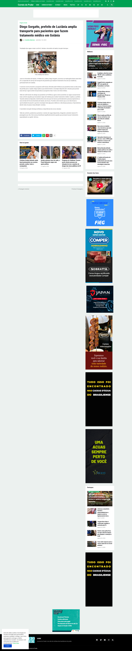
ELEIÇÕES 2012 (97, 1)
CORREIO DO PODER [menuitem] (47, 5)
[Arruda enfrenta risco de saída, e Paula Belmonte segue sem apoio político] (50, 152)
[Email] (50, 135)
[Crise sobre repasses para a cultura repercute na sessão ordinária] (91, 544)
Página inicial (23, 22)
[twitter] (108, 1)
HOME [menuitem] (37, 5)
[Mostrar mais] (54, 135)
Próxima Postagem (77, 189)
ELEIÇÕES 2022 (50, 1)
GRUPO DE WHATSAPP (23, 1)
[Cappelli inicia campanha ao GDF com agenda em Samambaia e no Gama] (91, 84)
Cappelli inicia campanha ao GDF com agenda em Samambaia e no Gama (104, 84)
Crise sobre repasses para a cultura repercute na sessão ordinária (99, 63)
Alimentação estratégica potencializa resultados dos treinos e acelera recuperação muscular (99, 498)
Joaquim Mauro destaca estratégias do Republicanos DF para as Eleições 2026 (103, 94)
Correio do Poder (25, 5)
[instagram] (110, 1)
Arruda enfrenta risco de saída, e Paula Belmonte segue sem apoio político (50, 162)
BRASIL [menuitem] (66, 5)
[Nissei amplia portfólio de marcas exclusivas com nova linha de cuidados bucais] (91, 117)
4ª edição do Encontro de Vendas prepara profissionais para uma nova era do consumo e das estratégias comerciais (104, 160)
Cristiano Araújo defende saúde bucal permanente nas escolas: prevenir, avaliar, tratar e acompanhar (29, 163)
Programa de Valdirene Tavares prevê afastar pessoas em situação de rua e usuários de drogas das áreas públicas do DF (71, 163)
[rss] (112, 639)
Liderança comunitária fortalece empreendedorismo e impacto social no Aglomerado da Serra (103, 512)
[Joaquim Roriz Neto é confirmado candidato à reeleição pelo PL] (91, 524)
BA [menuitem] (94, 5)
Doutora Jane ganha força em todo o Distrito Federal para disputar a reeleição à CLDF (104, 533)
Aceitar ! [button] (7, 646)
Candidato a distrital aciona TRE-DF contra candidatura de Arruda (104, 74)
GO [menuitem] (102, 5)
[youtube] (113, 1)
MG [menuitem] (90, 5)
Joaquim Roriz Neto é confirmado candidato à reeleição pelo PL (103, 523)
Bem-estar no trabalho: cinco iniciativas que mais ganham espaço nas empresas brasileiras (104, 128)
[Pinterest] (47, 135)
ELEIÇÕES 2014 (87, 1)
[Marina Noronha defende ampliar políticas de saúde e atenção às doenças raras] (91, 150)
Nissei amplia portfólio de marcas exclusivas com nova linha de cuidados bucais (104, 117)
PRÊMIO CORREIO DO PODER (38, 1)
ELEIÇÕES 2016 (78, 1)
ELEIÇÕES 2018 (69, 1)
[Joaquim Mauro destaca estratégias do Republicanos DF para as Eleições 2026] (91, 94)
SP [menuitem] (78, 5)
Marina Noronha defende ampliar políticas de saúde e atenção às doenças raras (104, 149)
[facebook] (105, 1)
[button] (108, 5)
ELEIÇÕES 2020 (59, 1)
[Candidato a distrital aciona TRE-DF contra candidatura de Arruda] (91, 75)
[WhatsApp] (43, 135)
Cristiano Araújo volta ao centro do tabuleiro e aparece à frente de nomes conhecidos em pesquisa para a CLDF (104, 106)
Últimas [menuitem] (57, 5)
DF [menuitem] (98, 5)
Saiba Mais (16, 643)
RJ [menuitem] (82, 5)
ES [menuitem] (86, 5)
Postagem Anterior (24, 189)
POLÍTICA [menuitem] (72, 5)
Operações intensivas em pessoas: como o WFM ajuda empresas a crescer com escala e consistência (104, 139)
